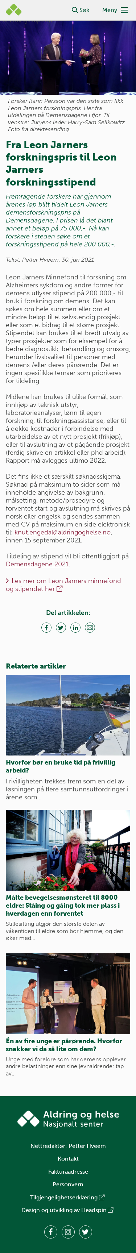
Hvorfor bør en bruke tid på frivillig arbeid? (60, 766)
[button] (75, 10)
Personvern (68, 1184)
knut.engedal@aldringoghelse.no (63, 532)
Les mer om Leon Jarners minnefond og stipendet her (63, 585)
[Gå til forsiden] (68, 1119)
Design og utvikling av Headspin (64, 1210)
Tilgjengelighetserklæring (64, 1197)
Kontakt (68, 1158)
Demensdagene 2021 (37, 564)
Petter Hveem (87, 1145)
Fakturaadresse (68, 1171)
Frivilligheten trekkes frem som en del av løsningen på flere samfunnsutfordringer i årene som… (67, 789)
